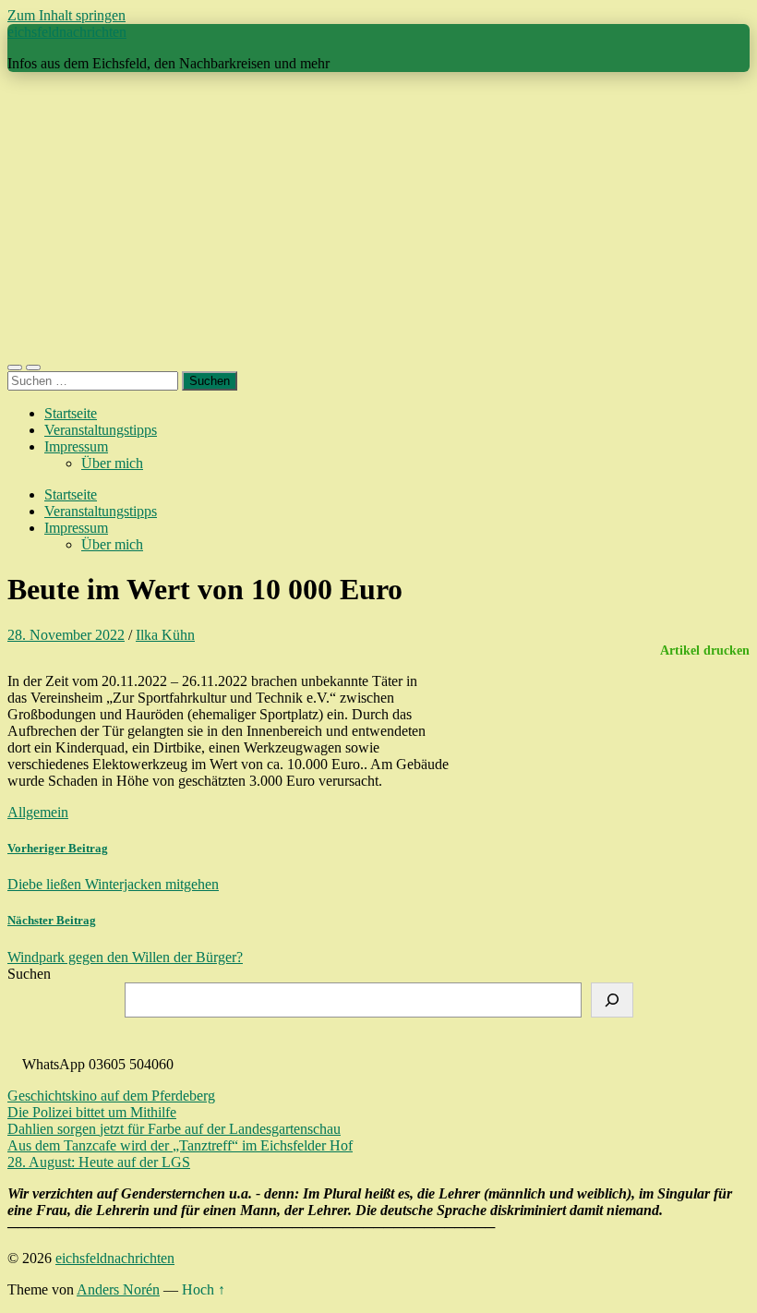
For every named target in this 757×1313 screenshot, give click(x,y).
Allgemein (37, 812)
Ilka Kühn (165, 635)
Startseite (70, 413)
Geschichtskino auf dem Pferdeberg (111, 1095)
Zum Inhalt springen (66, 15)
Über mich (112, 463)
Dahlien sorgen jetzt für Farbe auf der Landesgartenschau (174, 1129)
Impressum (76, 446)
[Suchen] (612, 1000)
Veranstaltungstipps (100, 430)
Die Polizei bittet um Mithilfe (91, 1112)
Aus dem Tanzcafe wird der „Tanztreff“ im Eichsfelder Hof (180, 1145)
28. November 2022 (66, 635)
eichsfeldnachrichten (66, 32)
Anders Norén (118, 1289)
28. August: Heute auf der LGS (98, 1162)
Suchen (29, 974)
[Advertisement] (378, 216)
